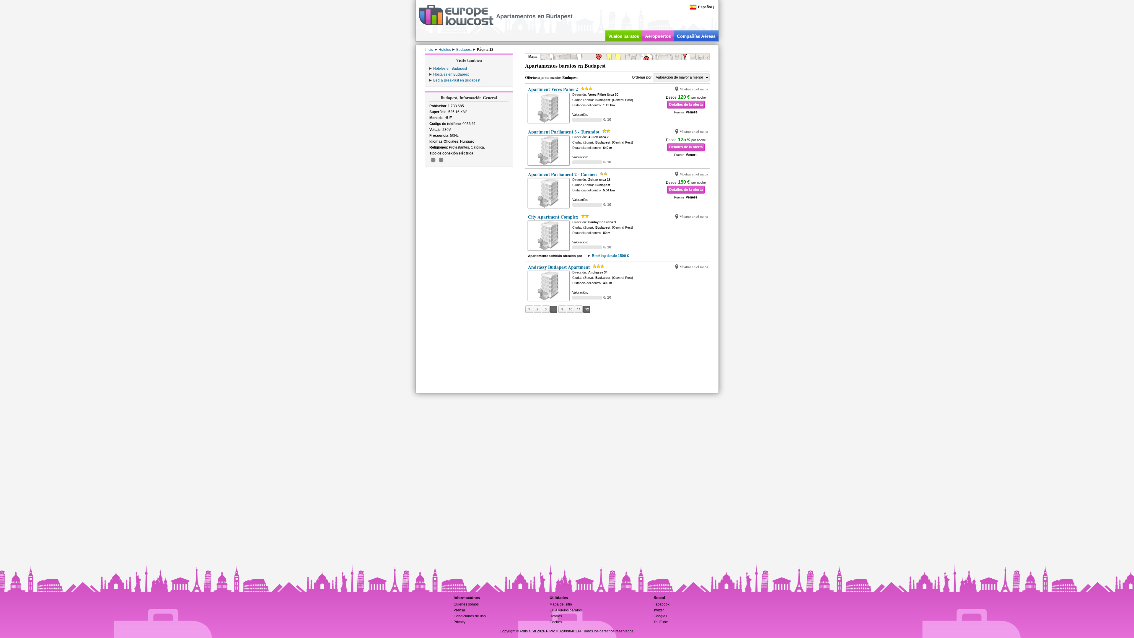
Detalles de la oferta (686, 104)
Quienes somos (466, 604)
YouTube (661, 622)
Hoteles (556, 616)
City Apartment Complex (553, 217)
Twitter (659, 610)
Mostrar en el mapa (694, 89)
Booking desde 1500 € (610, 256)
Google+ (660, 616)
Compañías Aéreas (696, 36)
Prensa (459, 610)
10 (570, 309)
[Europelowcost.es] (456, 24)
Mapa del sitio (561, 604)
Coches (556, 622)
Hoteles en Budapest (450, 68)
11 (579, 309)
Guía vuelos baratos (566, 610)
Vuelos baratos (623, 36)
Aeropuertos (658, 36)
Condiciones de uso (470, 616)
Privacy (459, 622)
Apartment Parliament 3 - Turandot (563, 131)
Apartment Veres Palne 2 (553, 89)
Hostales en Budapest (451, 74)
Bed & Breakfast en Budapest (456, 80)
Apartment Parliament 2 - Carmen (562, 174)
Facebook (661, 604)
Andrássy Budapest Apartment (559, 267)
